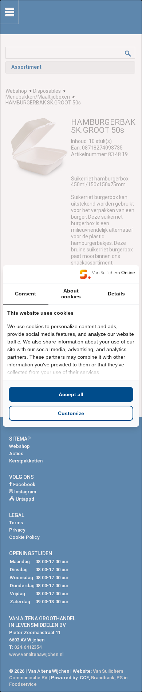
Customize (71, 413)
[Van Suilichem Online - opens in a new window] (107, 274)
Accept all (71, 394)
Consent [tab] (25, 294)
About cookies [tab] (71, 293)
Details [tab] (116, 294)
